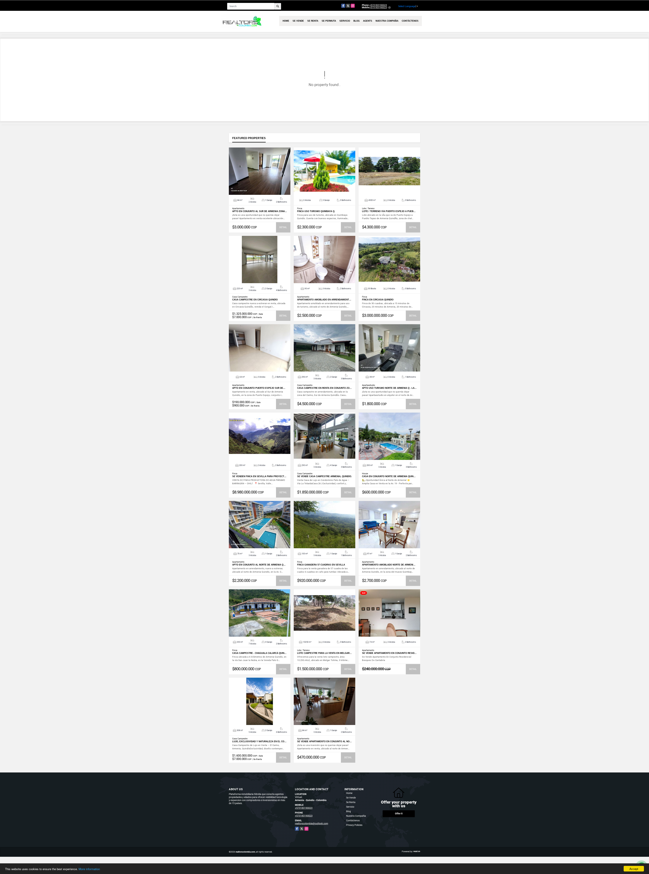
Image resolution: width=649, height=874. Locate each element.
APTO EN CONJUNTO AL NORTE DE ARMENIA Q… (259, 564)
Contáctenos (410, 21)
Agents (367, 21)
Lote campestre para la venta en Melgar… (324, 653)
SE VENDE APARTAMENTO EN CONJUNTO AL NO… (324, 741)
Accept (633, 869)
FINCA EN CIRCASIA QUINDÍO (377, 299)
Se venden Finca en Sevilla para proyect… (259, 476)
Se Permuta (329, 21)
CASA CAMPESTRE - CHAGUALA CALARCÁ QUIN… (259, 653)
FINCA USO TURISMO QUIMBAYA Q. (316, 211)
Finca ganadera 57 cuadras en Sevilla (321, 564)
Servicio (344, 21)
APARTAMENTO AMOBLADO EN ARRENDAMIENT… (324, 299)
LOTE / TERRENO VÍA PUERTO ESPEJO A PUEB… (389, 211)
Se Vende (298, 21)
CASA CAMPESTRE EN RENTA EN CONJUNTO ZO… (324, 388)
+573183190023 (378, 5)
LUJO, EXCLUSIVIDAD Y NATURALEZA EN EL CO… (259, 741)
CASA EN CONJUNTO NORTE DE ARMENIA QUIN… (389, 476)
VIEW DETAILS (259, 171)
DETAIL (283, 227)
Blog (356, 21)
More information (89, 869)
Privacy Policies (354, 825)
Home (286, 21)
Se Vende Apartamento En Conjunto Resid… (389, 653)
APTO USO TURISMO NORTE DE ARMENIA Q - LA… (389, 388)
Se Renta (312, 21)
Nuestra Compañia (387, 21)
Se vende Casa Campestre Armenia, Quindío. (324, 476)
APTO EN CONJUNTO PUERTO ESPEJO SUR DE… (258, 388)
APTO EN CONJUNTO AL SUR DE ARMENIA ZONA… (259, 211)
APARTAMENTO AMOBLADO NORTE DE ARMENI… (388, 564)
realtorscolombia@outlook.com (311, 823)
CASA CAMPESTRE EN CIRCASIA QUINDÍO (255, 299)
